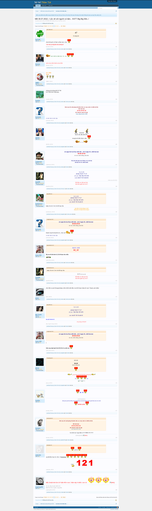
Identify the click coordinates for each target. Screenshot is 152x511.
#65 (116, 120)
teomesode (38, 117)
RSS (117, 507)
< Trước (45, 26)
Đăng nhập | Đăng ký (112, 1)
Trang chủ (108, 507)
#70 (116, 237)
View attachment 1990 (81, 114)
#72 (116, 280)
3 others (67, 67)
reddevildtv (38, 455)
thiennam (37, 64)
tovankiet (37, 100)
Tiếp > (64, 26)
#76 (116, 382)
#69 (116, 211)
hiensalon (37, 428)
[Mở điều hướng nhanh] (116, 11)
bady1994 (37, 182)
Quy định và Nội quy (114, 509)
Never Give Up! (59, 20)
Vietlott (52, 15)
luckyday (37, 400)
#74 (116, 323)
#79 (116, 469)
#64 (116, 99)
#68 (116, 186)
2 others (68, 240)
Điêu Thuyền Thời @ (38, 315)
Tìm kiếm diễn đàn (38, 7)
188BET (37, 82)
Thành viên (44, 5)
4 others (67, 471)
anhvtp (62, 166)
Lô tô (100, 15)
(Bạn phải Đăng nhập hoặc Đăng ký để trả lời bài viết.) (106, 497)
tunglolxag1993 (39, 487)
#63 (116, 81)
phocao (37, 368)
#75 (116, 350)
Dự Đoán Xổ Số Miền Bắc (46, 20)
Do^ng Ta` (63, 188)
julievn (37, 298)
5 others (67, 166)
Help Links (51, 5)
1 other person (68, 101)
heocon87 (37, 39)
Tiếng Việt (36, 507)
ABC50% (37, 138)
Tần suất (96, 15)
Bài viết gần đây (46, 7)
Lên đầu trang (113, 507)
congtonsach (38, 161)
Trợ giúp (103, 507)
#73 (116, 296)
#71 (116, 260)
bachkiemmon (38, 203)
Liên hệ (99, 507)
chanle (62, 492)
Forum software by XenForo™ (45, 509)
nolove (62, 67)
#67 (116, 164)
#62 (116, 65)
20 (61, 26)
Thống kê (86, 15)
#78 (116, 437)
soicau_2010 (38, 255)
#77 (116, 410)
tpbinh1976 (63, 439)
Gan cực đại (91, 15)
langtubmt (63, 122)
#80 (116, 489)
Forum (38, 5)
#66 (116, 144)
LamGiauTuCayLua (50, 67)
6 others (68, 188)
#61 (116, 46)
